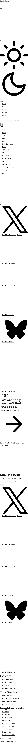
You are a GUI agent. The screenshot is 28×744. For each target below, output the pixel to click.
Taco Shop (5, 150)
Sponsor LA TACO (8, 167)
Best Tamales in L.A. (9, 704)
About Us (5, 152)
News (4, 107)
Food (4, 104)
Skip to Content (5, 1)
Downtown (5, 712)
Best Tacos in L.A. (8, 696)
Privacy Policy (7, 732)
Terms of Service (8, 729)
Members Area (7, 159)
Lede (18, 742)
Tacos (4, 135)
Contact (4, 170)
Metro (4, 147)
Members (5, 155)
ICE (3, 141)
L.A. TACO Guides (8, 682)
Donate (4, 112)
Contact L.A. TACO (8, 726)
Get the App (6, 164)
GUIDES (5, 115)
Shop (4, 109)
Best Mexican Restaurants (10, 698)
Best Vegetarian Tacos (9, 701)
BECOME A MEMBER (9, 723)
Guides (4, 130)
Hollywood (6, 720)
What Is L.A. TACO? (8, 735)
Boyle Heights (7, 717)
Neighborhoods (7, 144)
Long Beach (6, 714)
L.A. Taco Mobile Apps (9, 688)
